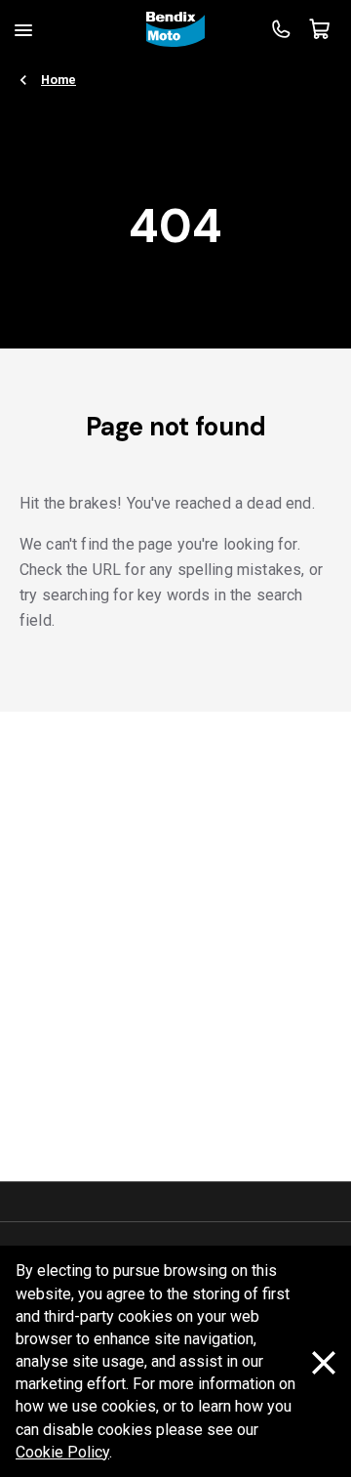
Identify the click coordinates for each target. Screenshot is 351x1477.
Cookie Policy (62, 1452)
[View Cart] (320, 29)
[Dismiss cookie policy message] (323, 1362)
